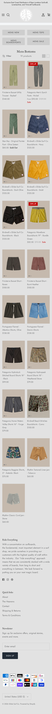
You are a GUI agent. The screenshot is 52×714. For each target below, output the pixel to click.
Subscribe (26, 370)
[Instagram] (26, 379)
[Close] (45, 333)
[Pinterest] (30, 379)
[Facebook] (22, 379)
